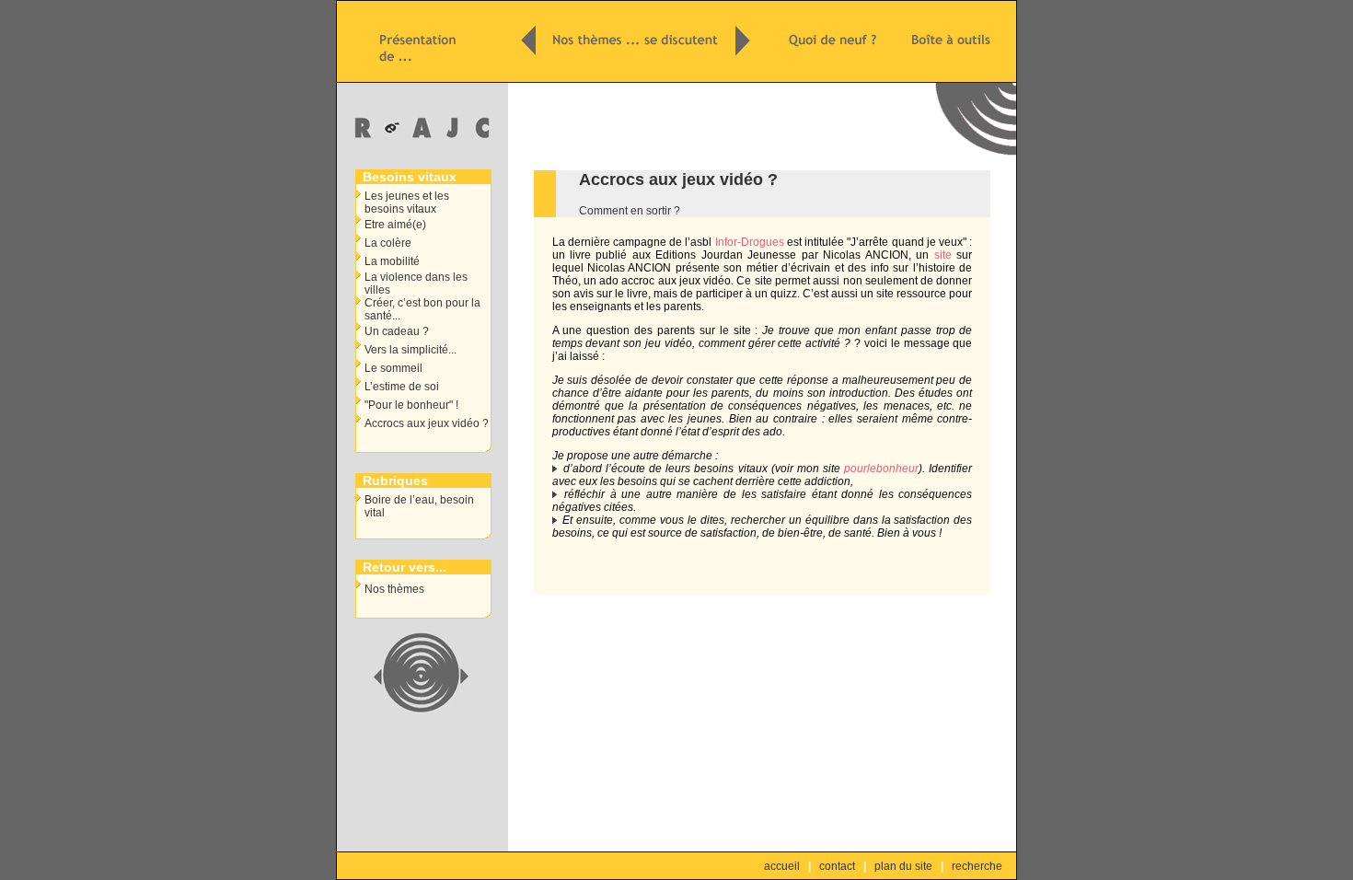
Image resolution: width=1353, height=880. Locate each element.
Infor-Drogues (749, 242)
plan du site (903, 866)
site (943, 255)
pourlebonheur (881, 468)
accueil (782, 866)
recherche (977, 866)
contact (837, 866)
